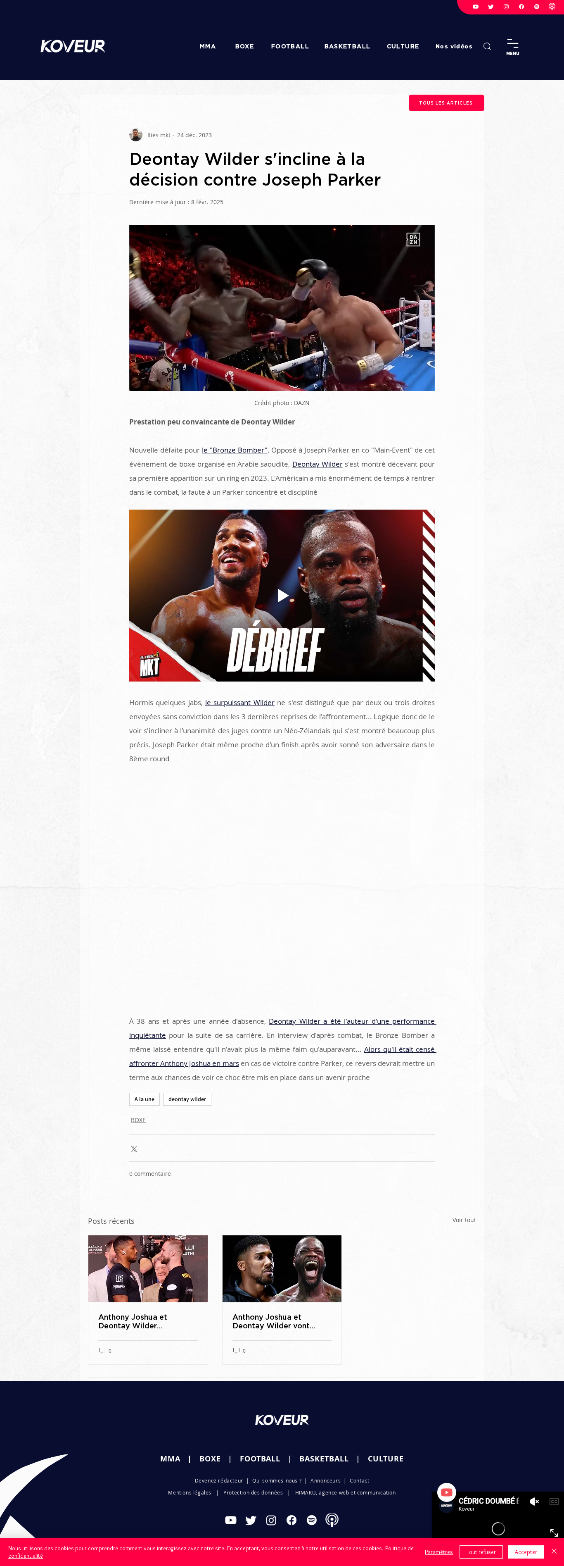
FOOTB (253, 1459)
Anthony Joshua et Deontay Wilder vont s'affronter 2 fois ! (271, 1321)
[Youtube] (475, 6)
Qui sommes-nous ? (276, 1480)
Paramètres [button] (439, 1552)
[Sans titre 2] (552, 6)
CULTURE (386, 1459)
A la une (144, 1099)
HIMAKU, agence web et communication (345, 1492)
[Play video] (282, 596)
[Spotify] (536, 6)
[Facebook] (521, 6)
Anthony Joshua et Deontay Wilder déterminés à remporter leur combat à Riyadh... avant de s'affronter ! (142, 1321)
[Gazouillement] (491, 6)
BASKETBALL (323, 1459)
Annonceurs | (330, 1480)
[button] (455, 46)
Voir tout (464, 1220)
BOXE (138, 1120)
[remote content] (282, 890)
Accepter (526, 1552)
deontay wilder (187, 1099)
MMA (170, 1459)
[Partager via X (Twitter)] (133, 1148)
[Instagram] (506, 6)
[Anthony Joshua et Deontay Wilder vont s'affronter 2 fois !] (282, 1268)
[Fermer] (554, 1552)
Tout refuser (481, 1552)
